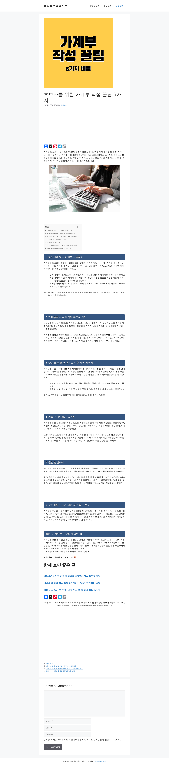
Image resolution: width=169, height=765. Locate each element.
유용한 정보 (94, 6)
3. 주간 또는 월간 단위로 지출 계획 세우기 (63, 236)
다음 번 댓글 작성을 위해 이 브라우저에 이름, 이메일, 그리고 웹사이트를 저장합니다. (83, 740)
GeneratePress (100, 761)
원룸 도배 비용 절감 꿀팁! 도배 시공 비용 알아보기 (64, 669)
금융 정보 (119, 6)
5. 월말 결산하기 (53, 242)
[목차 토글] (76, 227)
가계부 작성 (50, 666)
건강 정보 (107, 6)
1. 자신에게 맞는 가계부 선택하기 (59, 230)
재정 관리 (59, 666)
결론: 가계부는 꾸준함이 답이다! (59, 248)
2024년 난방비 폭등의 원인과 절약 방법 (60, 671)
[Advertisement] (84, 126)
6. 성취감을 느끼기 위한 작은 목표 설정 (62, 245)
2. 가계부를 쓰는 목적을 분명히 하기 (61, 233)
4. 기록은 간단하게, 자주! (56, 239)
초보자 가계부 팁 (70, 666)
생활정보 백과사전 (55, 5)
